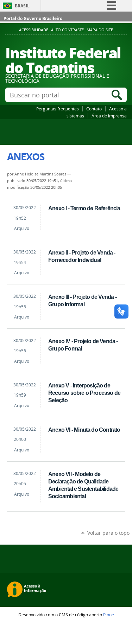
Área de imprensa (109, 115)
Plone (108, 614)
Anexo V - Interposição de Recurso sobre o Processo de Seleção (84, 392)
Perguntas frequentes (57, 108)
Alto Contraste (67, 29)
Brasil (22, 6)
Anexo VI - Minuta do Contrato (84, 429)
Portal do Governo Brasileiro (33, 18)
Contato (94, 108)
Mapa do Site (100, 29)
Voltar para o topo (108, 532)
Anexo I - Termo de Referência (84, 208)
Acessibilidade (33, 29)
